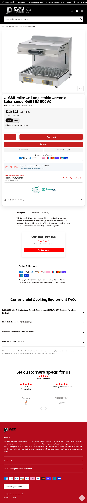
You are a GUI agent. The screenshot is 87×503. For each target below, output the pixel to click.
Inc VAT (9, 120)
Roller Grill (7, 106)
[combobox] (43, 19)
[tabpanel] (43, 222)
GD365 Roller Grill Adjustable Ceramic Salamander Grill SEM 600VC (20, 26)
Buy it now (43, 144)
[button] (77, 10)
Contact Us (7, 497)
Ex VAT (16, 120)
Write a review (44, 250)
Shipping (8, 125)
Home (3, 26)
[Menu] (82, 10)
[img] (43, 376)
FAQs (14, 497)
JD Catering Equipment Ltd (15, 494)
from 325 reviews (43, 379)
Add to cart (51, 137)
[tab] (21, 212)
